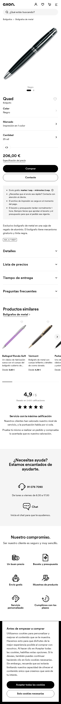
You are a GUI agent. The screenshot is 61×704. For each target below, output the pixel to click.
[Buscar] (6, 12)
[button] (30, 110)
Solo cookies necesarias (30, 693)
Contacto (30, 177)
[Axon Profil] (9, 4)
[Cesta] (49, 4)
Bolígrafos (7, 19)
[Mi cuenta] (36, 4)
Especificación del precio (14, 160)
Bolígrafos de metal (24, 19)
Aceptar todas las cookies (30, 684)
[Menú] (56, 4)
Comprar (30, 168)
